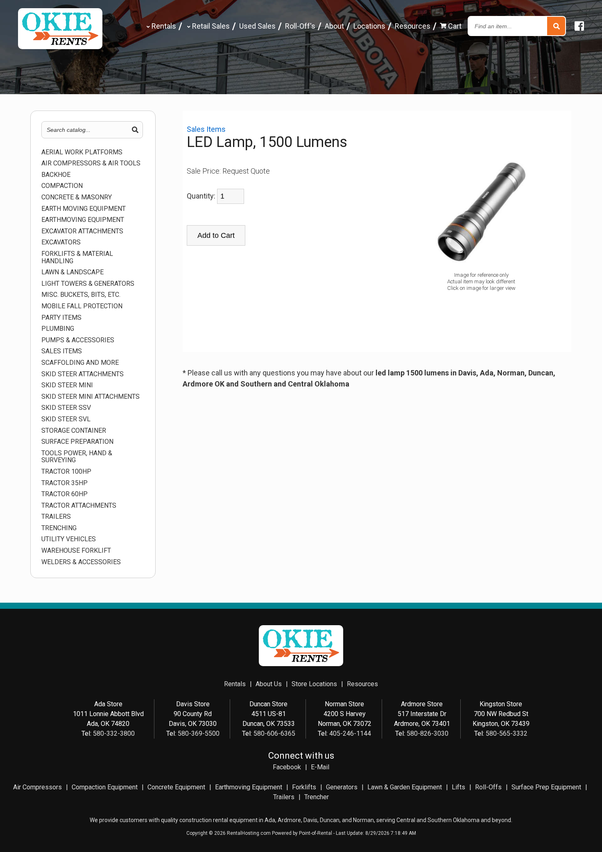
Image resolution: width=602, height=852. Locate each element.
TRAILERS (56, 516)
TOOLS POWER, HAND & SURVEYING (76, 457)
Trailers (283, 797)
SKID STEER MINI (67, 385)
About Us (269, 684)
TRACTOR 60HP (64, 494)
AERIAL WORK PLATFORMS (81, 152)
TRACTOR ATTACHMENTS (78, 505)
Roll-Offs (488, 787)
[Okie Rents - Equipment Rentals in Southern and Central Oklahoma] (60, 46)
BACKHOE (55, 175)
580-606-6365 (274, 733)
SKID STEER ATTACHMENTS (82, 374)
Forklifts (304, 787)
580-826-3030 (427, 733)
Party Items (61, 317)
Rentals (163, 26)
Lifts (458, 787)
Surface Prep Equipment (546, 787)
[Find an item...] (556, 26)
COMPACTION (62, 186)
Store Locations (314, 684)
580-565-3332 (506, 733)
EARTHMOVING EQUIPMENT (82, 220)
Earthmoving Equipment (248, 787)
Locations (369, 26)
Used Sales (257, 26)
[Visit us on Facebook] (579, 26)
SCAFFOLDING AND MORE (80, 362)
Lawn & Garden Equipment (404, 787)
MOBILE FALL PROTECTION (81, 306)
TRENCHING (59, 528)
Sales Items (61, 351)
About (334, 26)
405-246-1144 (350, 733)
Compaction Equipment (105, 787)
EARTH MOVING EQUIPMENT (83, 208)
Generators (342, 787)
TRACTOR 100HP (66, 471)
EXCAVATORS (61, 242)
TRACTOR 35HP (64, 483)
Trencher (316, 797)
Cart (454, 26)
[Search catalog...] (135, 130)
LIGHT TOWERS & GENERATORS (87, 283)
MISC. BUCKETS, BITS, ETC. (80, 294)
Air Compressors (37, 787)
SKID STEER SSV (66, 407)
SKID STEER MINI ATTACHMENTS (90, 396)
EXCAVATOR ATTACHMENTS (82, 231)
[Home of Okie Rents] (301, 664)
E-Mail (320, 767)
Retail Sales (210, 26)
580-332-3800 (114, 733)
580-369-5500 (199, 733)
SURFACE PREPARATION (77, 441)
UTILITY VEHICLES (68, 539)
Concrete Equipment (176, 787)
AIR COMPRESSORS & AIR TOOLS (90, 163)
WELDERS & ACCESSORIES (81, 562)
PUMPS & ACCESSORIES (77, 340)
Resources (412, 26)
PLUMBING (57, 328)
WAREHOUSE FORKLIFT (76, 550)
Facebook (287, 767)
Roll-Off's (300, 26)
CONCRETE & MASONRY (76, 197)
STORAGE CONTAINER (73, 430)
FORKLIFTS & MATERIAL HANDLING (77, 257)
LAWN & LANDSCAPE (72, 272)
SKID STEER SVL (66, 419)
